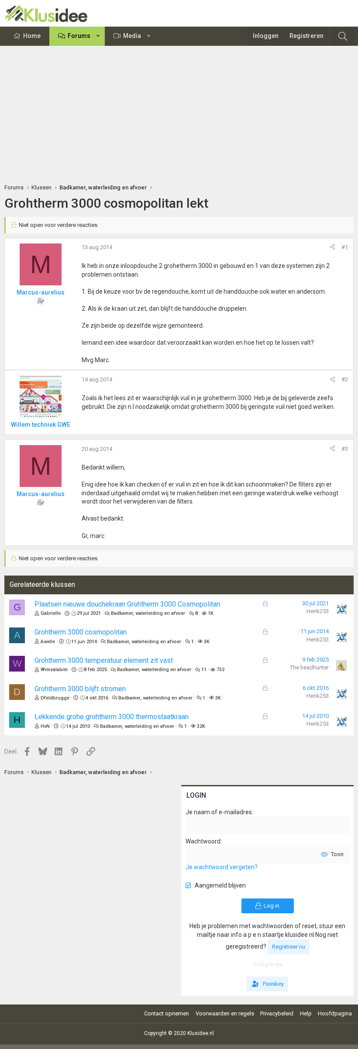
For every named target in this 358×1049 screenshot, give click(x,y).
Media (132, 35)
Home (32, 35)
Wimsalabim (54, 669)
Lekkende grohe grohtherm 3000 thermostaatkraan (111, 717)
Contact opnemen (166, 1013)
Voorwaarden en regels (225, 1013)
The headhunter (309, 667)
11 (204, 669)
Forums (79, 35)
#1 (344, 247)
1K (210, 613)
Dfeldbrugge (55, 698)
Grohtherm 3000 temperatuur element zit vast (103, 660)
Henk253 (317, 611)
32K (201, 726)
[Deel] (332, 247)
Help (306, 1013)
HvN (45, 726)
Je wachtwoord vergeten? (222, 867)
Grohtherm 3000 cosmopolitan (80, 632)
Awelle (48, 641)
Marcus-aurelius (41, 292)
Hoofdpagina (335, 1013)
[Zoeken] (343, 36)
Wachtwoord (203, 841)
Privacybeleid (276, 1013)
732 (220, 669)
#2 (344, 379)
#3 (344, 449)
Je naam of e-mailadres (219, 812)
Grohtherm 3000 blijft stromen (80, 689)
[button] (98, 36)
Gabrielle (51, 613)
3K (207, 641)
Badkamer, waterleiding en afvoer (148, 613)
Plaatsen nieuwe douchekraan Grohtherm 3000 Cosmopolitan (127, 604)
